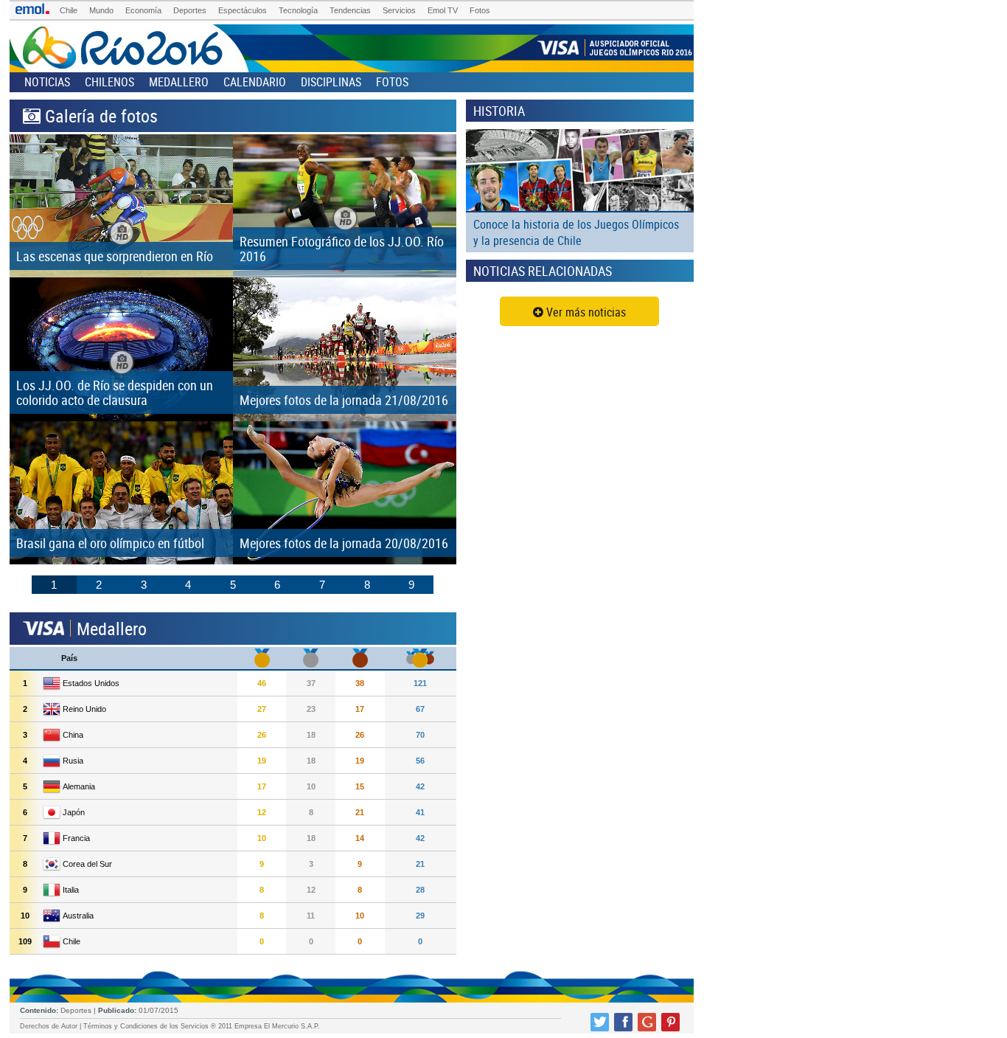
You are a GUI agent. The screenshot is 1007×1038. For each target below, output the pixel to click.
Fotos (480, 10)
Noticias (47, 82)
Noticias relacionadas (542, 271)
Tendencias (350, 10)
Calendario (254, 82)
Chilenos (109, 82)
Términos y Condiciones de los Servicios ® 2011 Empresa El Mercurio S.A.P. (201, 1026)
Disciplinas (331, 82)
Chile (68, 10)
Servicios (399, 10)
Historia (499, 111)
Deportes (189, 10)
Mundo (101, 10)
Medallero (179, 82)
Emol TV (443, 10)
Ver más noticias (584, 312)
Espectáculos (242, 10)
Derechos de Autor (48, 1026)
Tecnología (298, 10)
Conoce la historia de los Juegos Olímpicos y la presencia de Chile (576, 232)
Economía (143, 10)
